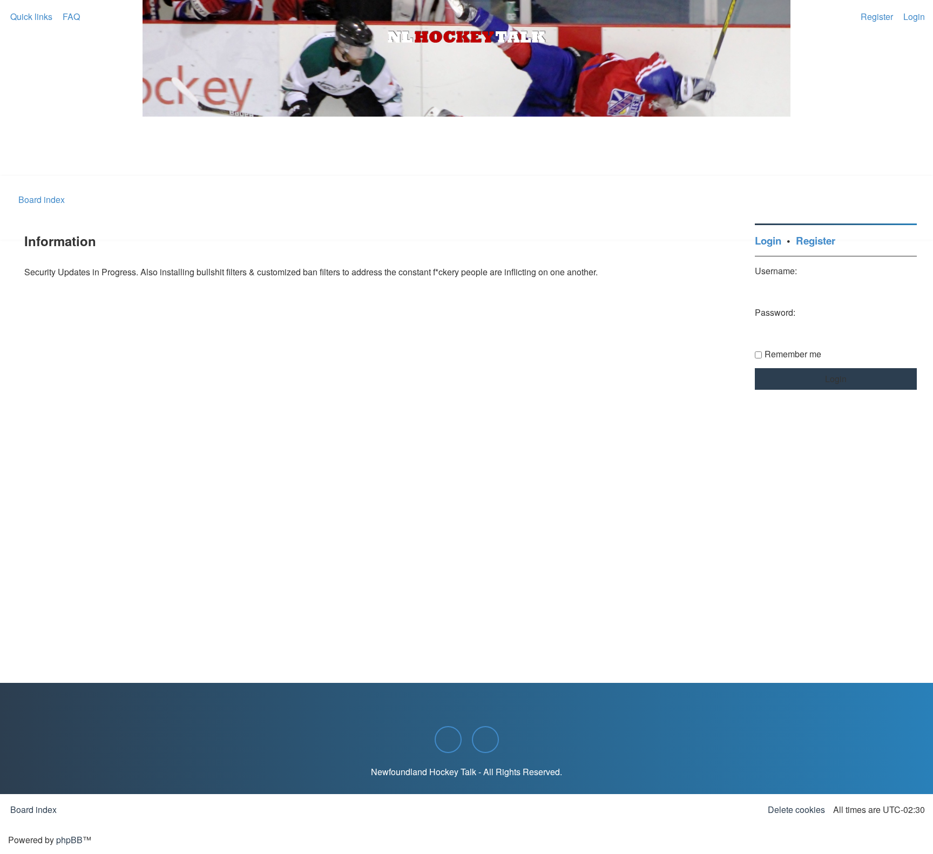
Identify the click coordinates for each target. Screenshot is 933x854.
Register (815, 240)
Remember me (793, 354)
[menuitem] (70, 16)
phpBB (69, 839)
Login (768, 240)
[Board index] (466, 36)
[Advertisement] (466, 146)
